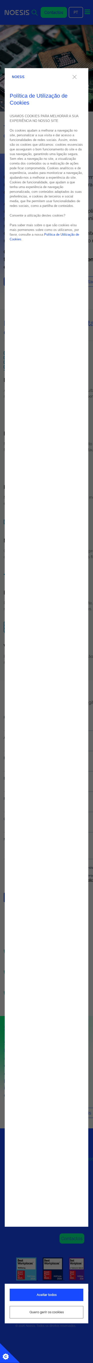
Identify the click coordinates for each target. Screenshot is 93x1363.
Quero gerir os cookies (47, 1312)
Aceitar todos (47, 1295)
